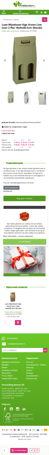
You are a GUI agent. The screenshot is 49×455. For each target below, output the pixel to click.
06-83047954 (12, 338)
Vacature (29, 373)
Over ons (29, 362)
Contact (29, 370)
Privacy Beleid (7, 376)
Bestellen (5, 365)
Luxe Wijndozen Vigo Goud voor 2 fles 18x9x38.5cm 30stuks (13, 306)
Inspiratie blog (31, 378)
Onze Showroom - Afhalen (36, 365)
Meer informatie (10, 236)
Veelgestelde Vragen (9, 378)
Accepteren (24, 241)
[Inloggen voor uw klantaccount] (41, 12)
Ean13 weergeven (11, 188)
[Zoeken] (44, 19)
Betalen (4, 368)
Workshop (30, 368)
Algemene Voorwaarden (11, 362)
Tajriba (29, 439)
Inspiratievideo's (32, 376)
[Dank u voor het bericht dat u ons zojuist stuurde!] (32, 450)
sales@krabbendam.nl (16, 344)
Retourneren (6, 373)
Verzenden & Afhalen (9, 370)
